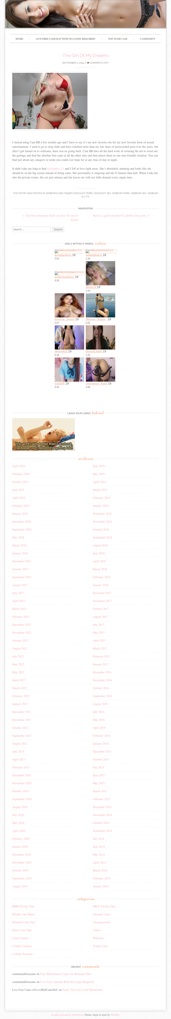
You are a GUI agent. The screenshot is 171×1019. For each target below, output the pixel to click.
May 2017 (99, 632)
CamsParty (147, 38)
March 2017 (100, 648)
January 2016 (100, 743)
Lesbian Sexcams (22, 954)
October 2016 (101, 688)
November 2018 (102, 521)
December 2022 (21, 625)
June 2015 (99, 775)
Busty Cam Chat (21, 930)
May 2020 (18, 823)
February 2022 (21, 696)
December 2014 (102, 807)
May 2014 (99, 854)
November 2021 (21, 720)
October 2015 (101, 759)
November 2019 (21, 862)
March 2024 (19, 545)
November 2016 (102, 680)
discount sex (102, 193)
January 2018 (100, 585)
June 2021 (18, 751)
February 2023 (21, 617)
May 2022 (18, 672)
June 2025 (18, 490)
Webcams (52, 193)
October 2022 (20, 640)
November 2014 (102, 815)
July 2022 (18, 656)
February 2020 (21, 839)
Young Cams (100, 946)
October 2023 (20, 569)
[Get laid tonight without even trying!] (43, 449)
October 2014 (101, 823)
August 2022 (19, 648)
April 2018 (99, 561)
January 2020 (20, 847)
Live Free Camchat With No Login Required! (66, 38)
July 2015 (98, 767)
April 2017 (99, 640)
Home (19, 38)
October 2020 (20, 791)
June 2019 (99, 466)
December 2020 (21, 775)
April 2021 (18, 759)
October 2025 (20, 482)
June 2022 (18, 664)
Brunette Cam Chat (23, 922)
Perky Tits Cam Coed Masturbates (83, 990)
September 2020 (21, 799)
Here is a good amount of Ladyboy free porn (121, 215)
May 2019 (99, 474)
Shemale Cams (101, 914)
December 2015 (102, 751)
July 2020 (18, 815)
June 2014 (99, 847)
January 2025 (20, 514)
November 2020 (21, 783)
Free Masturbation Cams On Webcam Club (65, 974)
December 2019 (21, 854)
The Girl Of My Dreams (85, 55)
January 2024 (20, 553)
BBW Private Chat (23, 906)
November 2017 (102, 601)
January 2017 (100, 664)
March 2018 (100, 569)
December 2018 (102, 514)
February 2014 (101, 878)
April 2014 (99, 862)
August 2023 (19, 585)
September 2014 (102, 831)
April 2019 (99, 482)
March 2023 (19, 609)
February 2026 (21, 474)
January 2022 (20, 704)
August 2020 (19, 807)
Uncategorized (101, 922)
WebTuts (115, 1014)
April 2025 (18, 498)
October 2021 (20, 728)
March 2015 (100, 791)
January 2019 (100, 506)
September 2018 (102, 537)
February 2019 (101, 498)
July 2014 (98, 839)
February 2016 (101, 736)
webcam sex (138, 193)
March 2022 (19, 688)
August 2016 (100, 704)
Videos (97, 930)
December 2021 (21, 712)
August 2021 (19, 743)
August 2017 (100, 617)
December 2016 (102, 672)
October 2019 (20, 870)
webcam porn (121, 193)
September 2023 (21, 577)
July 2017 (98, 625)
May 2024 (18, 537)
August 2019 (19, 886)
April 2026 (18, 466)
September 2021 (21, 736)
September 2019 (21, 878)
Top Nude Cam (117, 38)
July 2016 (98, 712)
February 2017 (101, 656)
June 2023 (18, 593)
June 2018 (99, 553)
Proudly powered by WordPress (67, 1014)
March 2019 (100, 490)
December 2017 (102, 593)
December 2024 (21, 521)
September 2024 (21, 529)
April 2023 (18, 601)
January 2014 (100, 886)
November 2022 (21, 632)
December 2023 (21, 561)
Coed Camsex (20, 938)
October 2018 (101, 529)
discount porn (83, 193)
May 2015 (99, 783)
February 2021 (21, 767)
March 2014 (100, 870)
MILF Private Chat (104, 906)
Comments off (99, 63)
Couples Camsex (22, 946)
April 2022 (18, 680)
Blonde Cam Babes (23, 914)
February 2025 (21, 506)
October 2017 (101, 609)
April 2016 (99, 728)
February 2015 (101, 799)
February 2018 (101, 577)
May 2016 (99, 720)
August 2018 (100, 545)
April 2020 (18, 831)
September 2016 (102, 696)
